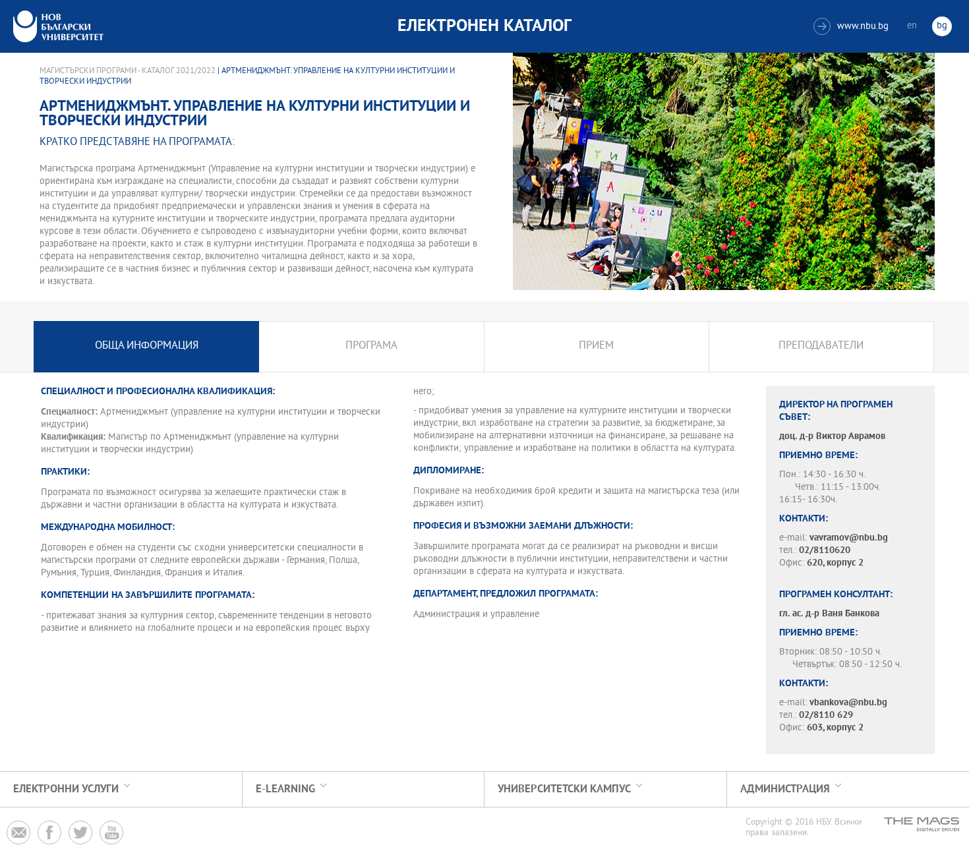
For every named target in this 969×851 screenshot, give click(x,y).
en (912, 26)
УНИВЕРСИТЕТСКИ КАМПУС (564, 789)
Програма (371, 346)
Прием (596, 346)
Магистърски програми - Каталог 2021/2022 (128, 71)
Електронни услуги (66, 789)
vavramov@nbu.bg (848, 538)
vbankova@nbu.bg (848, 703)
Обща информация (146, 346)
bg (942, 26)
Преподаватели (821, 346)
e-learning (285, 789)
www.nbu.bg (853, 26)
